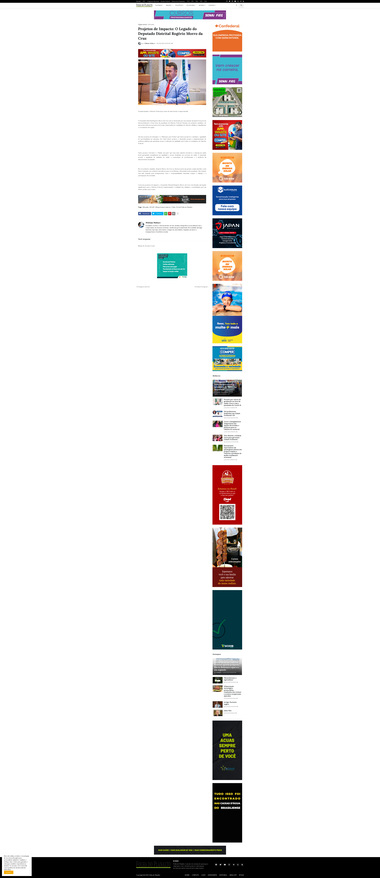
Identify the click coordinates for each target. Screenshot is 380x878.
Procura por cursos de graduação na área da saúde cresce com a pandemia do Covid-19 (232, 402)
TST (201, 1)
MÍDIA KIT (233, 875)
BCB (205, 1)
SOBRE (187, 875)
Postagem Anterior (143, 287)
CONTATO (195, 875)
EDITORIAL (223, 875)
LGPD (203, 875)
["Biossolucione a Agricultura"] (218, 680)
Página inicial (142, 24)
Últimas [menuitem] (158, 5)
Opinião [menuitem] (212, 5)
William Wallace (153, 223)
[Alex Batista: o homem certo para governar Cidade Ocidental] (218, 438)
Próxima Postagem (201, 287)
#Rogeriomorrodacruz (163, 207)
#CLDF (151, 207)
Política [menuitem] (179, 5)
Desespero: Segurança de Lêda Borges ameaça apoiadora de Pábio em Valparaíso (226, 385)
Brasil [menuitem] (168, 5)
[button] (236, 5)
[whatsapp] (238, 1)
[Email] (173, 213)
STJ (192, 1)
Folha (173, 207)
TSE (196, 1)
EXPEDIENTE (212, 875)
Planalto (138, 1)
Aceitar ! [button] (8, 872)
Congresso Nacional (153, 1)
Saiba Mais (7, 869)
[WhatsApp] (165, 213)
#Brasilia (151, 24)
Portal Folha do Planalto (184, 207)
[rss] (243, 1)
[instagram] (232, 1)
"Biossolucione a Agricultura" (230, 679)
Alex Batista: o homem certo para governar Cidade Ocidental (232, 437)
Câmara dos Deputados (178, 1)
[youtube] (235, 1)
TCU (188, 1)
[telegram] (240, 1)
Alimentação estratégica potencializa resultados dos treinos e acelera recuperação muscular (232, 691)
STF (144, 1)
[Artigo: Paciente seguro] (218, 704)
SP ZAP (241, 875)
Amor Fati (227, 711)
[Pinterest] (169, 213)
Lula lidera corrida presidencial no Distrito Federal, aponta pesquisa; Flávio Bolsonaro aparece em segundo (226, 664)
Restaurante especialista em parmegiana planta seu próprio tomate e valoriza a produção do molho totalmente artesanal (233, 451)
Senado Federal (165, 1)
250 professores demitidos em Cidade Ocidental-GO (232, 413)
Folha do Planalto (154, 875)
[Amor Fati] (218, 713)
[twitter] (229, 1)
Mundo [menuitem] (202, 5)
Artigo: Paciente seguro (230, 703)
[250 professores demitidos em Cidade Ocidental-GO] (218, 414)
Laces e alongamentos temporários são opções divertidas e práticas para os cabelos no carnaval (232, 425)
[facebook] (216, 864)
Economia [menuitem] (191, 5)
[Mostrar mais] (177, 213)
